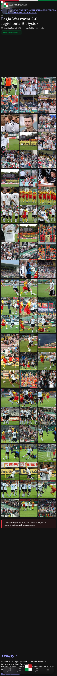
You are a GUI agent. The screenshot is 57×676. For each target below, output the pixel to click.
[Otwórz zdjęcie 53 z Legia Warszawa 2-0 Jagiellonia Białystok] (28, 398)
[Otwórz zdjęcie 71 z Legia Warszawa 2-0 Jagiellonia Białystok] (28, 508)
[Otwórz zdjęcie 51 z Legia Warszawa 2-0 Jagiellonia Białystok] (47, 379)
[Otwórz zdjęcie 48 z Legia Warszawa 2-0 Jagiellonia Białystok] (47, 361)
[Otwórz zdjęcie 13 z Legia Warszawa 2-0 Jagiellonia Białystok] (10, 159)
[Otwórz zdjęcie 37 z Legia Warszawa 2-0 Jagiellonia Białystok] (10, 306)
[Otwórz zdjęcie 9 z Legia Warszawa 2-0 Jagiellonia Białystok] (47, 123)
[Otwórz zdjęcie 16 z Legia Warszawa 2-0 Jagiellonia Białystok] (10, 178)
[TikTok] (15, 657)
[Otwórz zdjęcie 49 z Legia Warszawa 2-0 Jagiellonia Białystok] (10, 379)
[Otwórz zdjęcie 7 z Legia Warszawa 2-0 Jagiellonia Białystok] (10, 123)
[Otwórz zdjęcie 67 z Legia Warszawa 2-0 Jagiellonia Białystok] (10, 489)
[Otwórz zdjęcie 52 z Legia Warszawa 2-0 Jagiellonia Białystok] (10, 398)
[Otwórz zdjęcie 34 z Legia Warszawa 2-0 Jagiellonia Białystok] (10, 288)
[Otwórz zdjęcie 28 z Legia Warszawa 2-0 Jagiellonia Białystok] (10, 251)
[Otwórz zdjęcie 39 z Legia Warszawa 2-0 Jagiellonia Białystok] (47, 306)
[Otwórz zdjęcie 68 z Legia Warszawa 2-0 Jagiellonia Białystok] (28, 489)
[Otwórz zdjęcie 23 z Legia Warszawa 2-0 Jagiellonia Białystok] (28, 214)
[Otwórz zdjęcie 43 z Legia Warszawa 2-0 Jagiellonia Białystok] (10, 343)
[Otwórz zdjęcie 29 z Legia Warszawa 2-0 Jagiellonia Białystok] (28, 251)
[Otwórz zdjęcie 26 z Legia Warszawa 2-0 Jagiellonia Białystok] (28, 233)
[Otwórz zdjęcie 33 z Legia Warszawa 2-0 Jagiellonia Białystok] (47, 269)
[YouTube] (7, 657)
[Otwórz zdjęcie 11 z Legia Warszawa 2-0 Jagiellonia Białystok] (28, 141)
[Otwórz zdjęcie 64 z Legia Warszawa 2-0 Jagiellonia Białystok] (10, 471)
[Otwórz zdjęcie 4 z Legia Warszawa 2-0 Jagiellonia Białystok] (10, 104)
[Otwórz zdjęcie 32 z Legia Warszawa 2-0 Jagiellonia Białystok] (28, 269)
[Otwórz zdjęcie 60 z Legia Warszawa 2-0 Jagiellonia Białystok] (47, 434)
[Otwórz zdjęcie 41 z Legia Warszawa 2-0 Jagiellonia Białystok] (28, 324)
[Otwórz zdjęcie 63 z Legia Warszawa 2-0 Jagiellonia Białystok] (47, 453)
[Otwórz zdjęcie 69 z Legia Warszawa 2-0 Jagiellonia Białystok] (47, 489)
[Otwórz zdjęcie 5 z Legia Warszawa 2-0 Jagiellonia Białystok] (28, 104)
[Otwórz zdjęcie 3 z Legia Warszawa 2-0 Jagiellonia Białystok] (47, 86)
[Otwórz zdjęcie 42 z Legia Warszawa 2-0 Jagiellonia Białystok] (47, 324)
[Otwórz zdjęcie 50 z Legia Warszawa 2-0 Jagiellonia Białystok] (28, 379)
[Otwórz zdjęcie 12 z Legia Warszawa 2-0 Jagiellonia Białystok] (47, 141)
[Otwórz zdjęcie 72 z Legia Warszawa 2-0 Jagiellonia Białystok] (47, 508)
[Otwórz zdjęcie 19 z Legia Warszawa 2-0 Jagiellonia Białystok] (10, 196)
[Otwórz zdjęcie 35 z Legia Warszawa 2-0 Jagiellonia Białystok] (28, 288)
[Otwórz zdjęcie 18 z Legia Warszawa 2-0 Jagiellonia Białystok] (47, 178)
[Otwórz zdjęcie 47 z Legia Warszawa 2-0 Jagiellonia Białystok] (28, 361)
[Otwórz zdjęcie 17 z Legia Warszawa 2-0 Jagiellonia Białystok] (28, 178)
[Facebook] (2, 657)
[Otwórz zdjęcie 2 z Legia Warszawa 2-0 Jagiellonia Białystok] (28, 86)
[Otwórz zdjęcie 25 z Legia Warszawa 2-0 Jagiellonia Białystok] (10, 233)
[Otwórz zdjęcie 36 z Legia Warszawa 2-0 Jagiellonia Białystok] (47, 288)
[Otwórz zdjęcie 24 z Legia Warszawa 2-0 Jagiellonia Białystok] (47, 214)
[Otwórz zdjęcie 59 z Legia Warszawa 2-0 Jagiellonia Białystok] (28, 434)
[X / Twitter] (5, 657)
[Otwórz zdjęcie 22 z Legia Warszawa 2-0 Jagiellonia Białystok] (10, 214)
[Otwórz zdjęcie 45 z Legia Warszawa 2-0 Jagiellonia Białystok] (47, 343)
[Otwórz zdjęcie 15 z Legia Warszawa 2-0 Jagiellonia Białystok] (47, 159)
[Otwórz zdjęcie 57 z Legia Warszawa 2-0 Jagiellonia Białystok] (47, 416)
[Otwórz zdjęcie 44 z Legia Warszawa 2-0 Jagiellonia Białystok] (28, 343)
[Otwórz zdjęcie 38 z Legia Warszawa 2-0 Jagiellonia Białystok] (28, 306)
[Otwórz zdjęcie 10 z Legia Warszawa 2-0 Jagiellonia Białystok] (10, 141)
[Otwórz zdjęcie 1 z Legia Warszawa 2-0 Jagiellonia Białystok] (10, 86)
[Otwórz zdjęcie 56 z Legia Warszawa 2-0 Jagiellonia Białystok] (28, 416)
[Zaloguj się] (2, 18)
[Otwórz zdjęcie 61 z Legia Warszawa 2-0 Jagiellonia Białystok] (10, 453)
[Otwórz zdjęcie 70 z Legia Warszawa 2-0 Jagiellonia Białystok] (10, 508)
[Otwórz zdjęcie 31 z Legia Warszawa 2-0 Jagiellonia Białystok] (10, 269)
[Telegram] (12, 657)
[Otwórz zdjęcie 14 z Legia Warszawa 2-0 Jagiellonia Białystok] (28, 159)
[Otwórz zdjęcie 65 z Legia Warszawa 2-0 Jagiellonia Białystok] (28, 471)
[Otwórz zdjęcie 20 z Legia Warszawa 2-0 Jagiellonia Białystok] (28, 196)
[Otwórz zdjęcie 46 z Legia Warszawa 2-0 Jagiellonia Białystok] (10, 361)
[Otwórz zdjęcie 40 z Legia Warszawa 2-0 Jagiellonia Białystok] (10, 324)
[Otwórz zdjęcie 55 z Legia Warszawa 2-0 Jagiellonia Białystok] (10, 416)
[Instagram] (10, 657)
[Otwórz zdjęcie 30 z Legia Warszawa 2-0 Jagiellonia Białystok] (47, 251)
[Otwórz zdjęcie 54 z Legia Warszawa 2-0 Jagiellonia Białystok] (47, 398)
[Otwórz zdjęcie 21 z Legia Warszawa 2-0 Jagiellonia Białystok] (47, 196)
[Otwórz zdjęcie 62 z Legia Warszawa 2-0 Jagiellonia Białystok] (28, 453)
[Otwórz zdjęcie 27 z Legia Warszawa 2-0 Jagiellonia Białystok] (47, 233)
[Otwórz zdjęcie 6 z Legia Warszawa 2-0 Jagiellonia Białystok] (47, 104)
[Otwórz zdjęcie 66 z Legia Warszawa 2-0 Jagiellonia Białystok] (47, 471)
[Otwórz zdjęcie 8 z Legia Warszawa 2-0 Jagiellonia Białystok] (28, 123)
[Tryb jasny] (2, 15)
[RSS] (17, 657)
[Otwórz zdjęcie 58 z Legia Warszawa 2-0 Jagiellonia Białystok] (10, 434)
